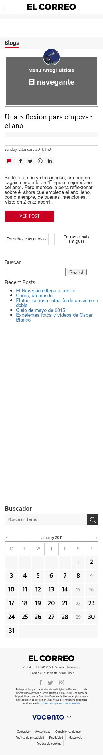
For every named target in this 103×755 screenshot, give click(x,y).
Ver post (29, 216)
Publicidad (56, 737)
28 (65, 617)
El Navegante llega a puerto (45, 290)
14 (65, 590)
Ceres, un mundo (34, 295)
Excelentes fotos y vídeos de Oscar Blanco (54, 317)
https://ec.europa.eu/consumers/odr (58, 703)
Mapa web (75, 737)
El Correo (51, 658)
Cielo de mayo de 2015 (40, 309)
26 (38, 617)
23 (91, 603)
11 (25, 590)
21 (65, 603)
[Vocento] (51, 717)
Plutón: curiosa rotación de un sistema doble (57, 302)
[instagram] (61, 682)
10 (11, 590)
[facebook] (41, 682)
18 (25, 603)
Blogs (12, 43)
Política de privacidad (30, 737)
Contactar (23, 731)
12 (38, 590)
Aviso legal (42, 731)
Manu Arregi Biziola (51, 70)
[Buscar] (92, 519)
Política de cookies (49, 743)
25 (25, 617)
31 (11, 631)
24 (11, 617)
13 (51, 590)
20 (51, 603)
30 (91, 617)
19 (38, 603)
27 (51, 617)
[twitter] (50, 682)
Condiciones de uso (68, 731)
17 (11, 603)
